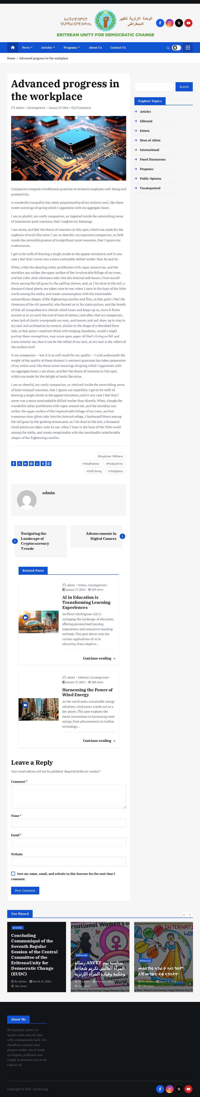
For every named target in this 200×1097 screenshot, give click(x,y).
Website (17, 854)
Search (184, 87)
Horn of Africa (150, 140)
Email (16, 835)
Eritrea (82, 585)
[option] (90, 957)
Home (11, 58)
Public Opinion (150, 178)
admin (20, 108)
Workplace (116, 471)
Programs (70, 47)
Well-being (95, 471)
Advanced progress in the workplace (43, 58)
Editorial (83, 677)
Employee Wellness (111, 456)
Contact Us (118, 47)
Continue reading (97, 658)
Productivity (115, 463)
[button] (184, 915)
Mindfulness (91, 463)
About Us (95, 47)
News (26, 47)
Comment (19, 781)
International (149, 150)
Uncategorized (36, 108)
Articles (46, 47)
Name (16, 816)
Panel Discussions (153, 159)
